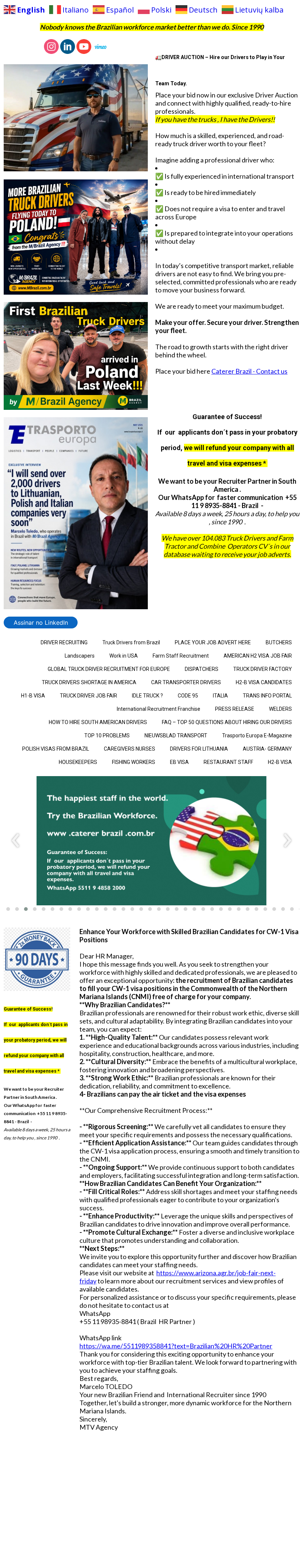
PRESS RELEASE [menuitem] (234, 709)
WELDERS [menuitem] (280, 709)
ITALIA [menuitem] (220, 696)
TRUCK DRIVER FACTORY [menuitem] (262, 669)
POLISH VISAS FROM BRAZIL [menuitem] (55, 749)
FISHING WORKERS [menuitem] (133, 762)
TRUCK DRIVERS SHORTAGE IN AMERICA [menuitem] (89, 682)
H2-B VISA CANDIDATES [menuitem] (264, 682)
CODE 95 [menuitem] (188, 696)
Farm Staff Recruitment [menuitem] (181, 656)
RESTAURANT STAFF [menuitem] (228, 762)
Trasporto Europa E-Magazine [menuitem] (257, 735)
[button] (8, 909)
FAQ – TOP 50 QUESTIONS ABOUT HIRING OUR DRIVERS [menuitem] (227, 722)
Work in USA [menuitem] (123, 656)
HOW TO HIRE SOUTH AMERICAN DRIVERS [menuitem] (98, 722)
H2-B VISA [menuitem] (280, 762)
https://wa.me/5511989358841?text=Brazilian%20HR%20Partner (175, 1346)
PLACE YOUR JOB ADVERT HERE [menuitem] (213, 642)
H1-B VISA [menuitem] (33, 696)
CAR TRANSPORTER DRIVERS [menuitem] (186, 682)
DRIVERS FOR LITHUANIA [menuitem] (199, 749)
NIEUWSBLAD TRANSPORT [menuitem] (175, 735)
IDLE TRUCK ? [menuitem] (147, 696)
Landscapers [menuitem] (80, 656)
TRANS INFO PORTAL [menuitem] (267, 696)
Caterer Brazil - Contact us (249, 371)
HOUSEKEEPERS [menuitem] (78, 762)
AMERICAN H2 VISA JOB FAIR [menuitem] (258, 656)
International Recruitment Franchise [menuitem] (158, 709)
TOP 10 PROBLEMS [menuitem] (107, 735)
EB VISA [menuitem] (179, 762)
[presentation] (16, 840)
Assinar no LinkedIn (41, 622)
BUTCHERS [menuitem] (279, 642)
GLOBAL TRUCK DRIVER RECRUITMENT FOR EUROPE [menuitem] (109, 669)
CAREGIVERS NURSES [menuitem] (129, 749)
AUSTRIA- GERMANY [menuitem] (267, 749)
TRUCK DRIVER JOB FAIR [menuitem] (88, 696)
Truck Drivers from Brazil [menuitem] (131, 642)
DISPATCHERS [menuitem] (201, 669)
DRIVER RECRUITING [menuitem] (64, 642)
